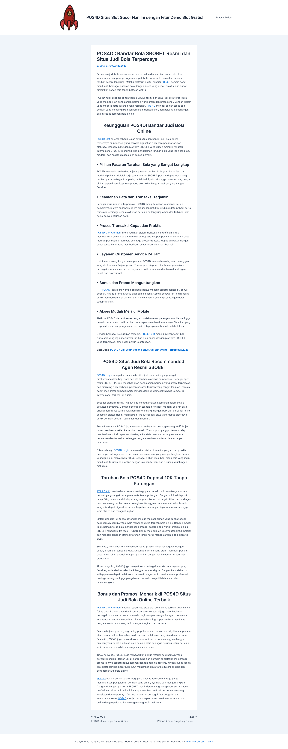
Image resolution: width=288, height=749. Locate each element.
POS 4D (151, 105)
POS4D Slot (103, 138)
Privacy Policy (224, 17)
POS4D (166, 81)
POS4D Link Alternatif (109, 232)
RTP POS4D (103, 289)
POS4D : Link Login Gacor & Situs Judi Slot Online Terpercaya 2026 (149, 349)
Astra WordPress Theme (199, 741)
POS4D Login (104, 375)
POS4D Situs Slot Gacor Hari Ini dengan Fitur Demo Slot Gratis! (144, 17)
